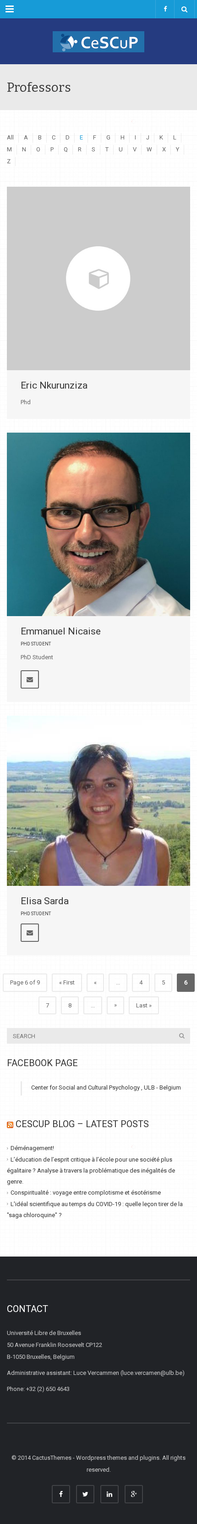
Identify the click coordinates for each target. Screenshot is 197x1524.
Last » (144, 1005)
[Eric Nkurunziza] (98, 278)
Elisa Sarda (45, 901)
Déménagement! (32, 1148)
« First (67, 982)
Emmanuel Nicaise (61, 631)
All (10, 137)
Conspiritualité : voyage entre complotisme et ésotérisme (86, 1192)
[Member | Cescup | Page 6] (98, 41)
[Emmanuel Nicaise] (98, 524)
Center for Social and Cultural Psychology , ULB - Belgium (106, 1087)
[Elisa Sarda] (98, 800)
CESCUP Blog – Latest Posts (82, 1123)
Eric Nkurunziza (54, 385)
